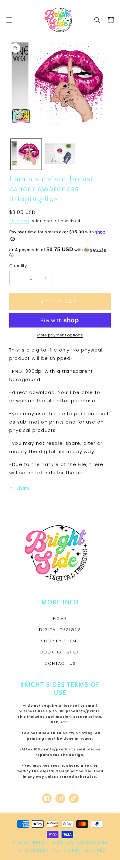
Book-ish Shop (60, 652)
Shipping (19, 220)
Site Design (33, 850)
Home (60, 618)
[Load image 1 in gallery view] (26, 154)
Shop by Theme (60, 641)
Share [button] (23, 488)
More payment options (60, 335)
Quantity (18, 266)
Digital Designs (60, 630)
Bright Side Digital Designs (70, 842)
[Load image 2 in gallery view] (60, 154)
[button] (9, 20)
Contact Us (60, 663)
